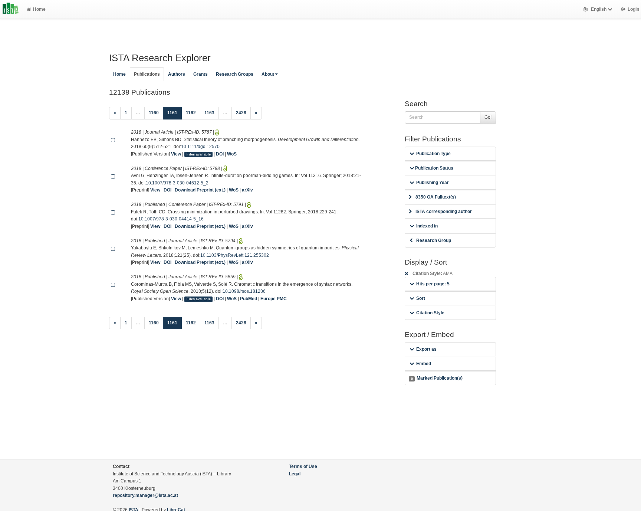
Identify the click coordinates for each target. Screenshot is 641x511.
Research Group (433, 240)
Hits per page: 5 (433, 283)
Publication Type (433, 153)
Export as (426, 349)
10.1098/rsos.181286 (244, 291)
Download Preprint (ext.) (200, 190)
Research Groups (234, 74)
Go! (488, 117)
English (599, 9)
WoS (232, 154)
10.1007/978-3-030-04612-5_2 (177, 183)
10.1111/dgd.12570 (200, 146)
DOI (220, 154)
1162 (191, 112)
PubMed (248, 298)
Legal (294, 473)
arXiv (247, 190)
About (268, 74)
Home (39, 9)
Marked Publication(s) (437, 378)
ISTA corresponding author (443, 211)
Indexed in (427, 226)
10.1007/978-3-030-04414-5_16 (171, 219)
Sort (420, 298)
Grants (200, 74)
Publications (147, 74)
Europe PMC (273, 298)
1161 (174, 112)
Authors (176, 74)
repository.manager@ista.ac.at (145, 495)
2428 (241, 112)
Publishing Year (432, 182)
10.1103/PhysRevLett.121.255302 (234, 255)
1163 (209, 112)
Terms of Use (303, 466)
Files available (199, 154)
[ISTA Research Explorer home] (10, 9)
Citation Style (430, 312)
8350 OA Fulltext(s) (435, 197)
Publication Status (433, 168)
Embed (423, 363)
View (176, 154)
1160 (154, 112)
